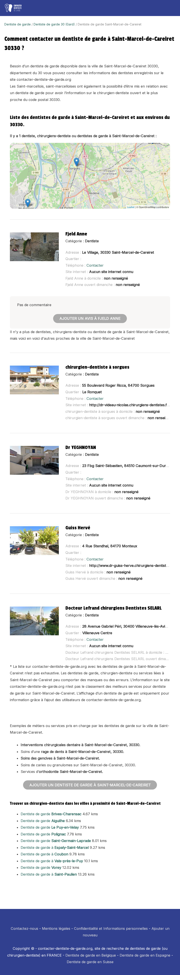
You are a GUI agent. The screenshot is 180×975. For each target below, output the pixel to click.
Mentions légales (56, 928)
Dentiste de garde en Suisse (90, 962)
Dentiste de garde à (55, 847)
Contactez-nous (24, 928)
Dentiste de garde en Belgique (90, 955)
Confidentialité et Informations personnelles (111, 928)
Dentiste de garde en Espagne (145, 955)
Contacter (95, 265)
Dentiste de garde (17, 24)
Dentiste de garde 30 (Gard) (54, 24)
